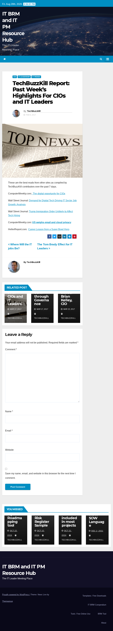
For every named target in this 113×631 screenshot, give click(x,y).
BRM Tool (102, 614)
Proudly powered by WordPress (16, 594)
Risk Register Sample (42, 521)
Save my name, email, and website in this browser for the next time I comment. (40, 475)
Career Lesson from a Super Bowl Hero (48, 229)
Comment (11, 349)
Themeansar (7, 601)
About (103, 623)
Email (9, 430)
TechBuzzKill (33, 111)
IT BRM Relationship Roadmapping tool (15, 516)
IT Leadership (24, 77)
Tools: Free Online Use (80, 614)
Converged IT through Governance (41, 296)
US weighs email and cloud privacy (51, 222)
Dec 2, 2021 (97, 531)
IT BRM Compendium (97, 605)
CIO (14, 77)
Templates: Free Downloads (94, 596)
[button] (101, 59)
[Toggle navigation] (107, 59)
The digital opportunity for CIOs (48, 193)
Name (9, 411)
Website (9, 450)
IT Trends (36, 77)
